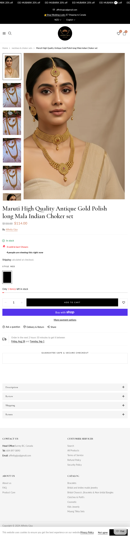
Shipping (6, 259)
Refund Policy (74, 460)
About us (6, 483)
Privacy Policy (87, 532)
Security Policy (74, 464)
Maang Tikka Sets (75, 511)
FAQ (4, 487)
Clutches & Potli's (75, 497)
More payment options (65, 319)
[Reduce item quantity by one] (6, 302)
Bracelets (71, 483)
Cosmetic (72, 502)
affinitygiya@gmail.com (66, 9)
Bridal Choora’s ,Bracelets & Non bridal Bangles (90, 492)
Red (7, 277)
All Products (73, 450)
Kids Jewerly (73, 506)
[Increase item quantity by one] (22, 302)
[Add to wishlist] (124, 302)
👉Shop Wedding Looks (54, 15)
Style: (8, 266)
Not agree (103, 532)
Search (70, 445)
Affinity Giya (12, 229)
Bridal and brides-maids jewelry (82, 487)
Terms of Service (75, 455)
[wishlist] (118, 34)
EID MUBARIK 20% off (29, 2)
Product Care (8, 492)
